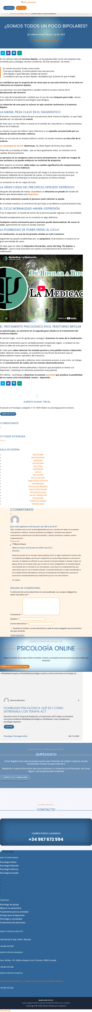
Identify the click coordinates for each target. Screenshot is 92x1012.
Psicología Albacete (9, 865)
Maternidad (38, 483)
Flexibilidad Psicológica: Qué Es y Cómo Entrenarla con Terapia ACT (33, 710)
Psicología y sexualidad (11, 919)
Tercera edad (38, 504)
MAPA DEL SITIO (46, 1000)
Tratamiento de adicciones (12, 922)
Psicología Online (8, 862)
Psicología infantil (38, 486)
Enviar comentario (17, 636)
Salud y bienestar (38, 495)
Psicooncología (38, 492)
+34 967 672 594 (6, 946)
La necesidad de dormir (12, 145)
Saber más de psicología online (15, 666)
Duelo (38, 472)
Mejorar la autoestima (10, 908)
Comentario (16, 614)
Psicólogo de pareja (9, 904)
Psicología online (46, 40)
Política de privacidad (42, 1003)
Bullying (38, 466)
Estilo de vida (38, 478)
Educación (38, 475)
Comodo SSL (5, 1010)
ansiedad (50, 374)
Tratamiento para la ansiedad (14, 911)
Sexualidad (38, 498)
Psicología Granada (9, 873)
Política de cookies (62, 1003)
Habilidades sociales (38, 481)
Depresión (38, 469)
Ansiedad (38, 460)
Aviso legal (26, 1003)
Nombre (14, 619)
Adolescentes (38, 457)
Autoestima (38, 463)
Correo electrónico (19, 623)
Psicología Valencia (9, 869)
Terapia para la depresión (12, 915)
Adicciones (38, 454)
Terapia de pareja (38, 501)
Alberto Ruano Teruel (41, 34)
